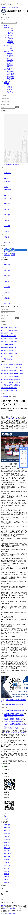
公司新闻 (9, 86)
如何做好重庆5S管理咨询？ (8, 347)
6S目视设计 (7, 45)
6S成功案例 (7, 51)
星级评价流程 (10, 74)
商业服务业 (10, 68)
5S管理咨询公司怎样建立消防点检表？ (11, 382)
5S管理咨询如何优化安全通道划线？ (11, 385)
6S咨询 (10, 732)
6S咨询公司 (22, 4)
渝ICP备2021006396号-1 (9, 908)
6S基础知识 (7, 248)
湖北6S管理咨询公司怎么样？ (9, 339)
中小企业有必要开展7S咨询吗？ (13, 723)
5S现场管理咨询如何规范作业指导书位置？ (13, 373)
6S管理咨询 (7, 27)
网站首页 (6, 25)
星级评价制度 (10, 76)
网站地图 (3, 905)
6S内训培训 (10, 38)
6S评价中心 (7, 69)
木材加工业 (10, 66)
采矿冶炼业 (10, 61)
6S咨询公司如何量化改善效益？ (13, 718)
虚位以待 (9, 89)
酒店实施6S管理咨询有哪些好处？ (10, 327)
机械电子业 (10, 63)
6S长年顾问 (10, 35)
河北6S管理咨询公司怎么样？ (9, 341)
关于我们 (3, 7)
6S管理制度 (7, 253)
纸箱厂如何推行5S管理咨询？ (9, 344)
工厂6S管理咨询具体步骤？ (8, 336)
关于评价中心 (10, 73)
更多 (25, 324)
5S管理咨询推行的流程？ (8, 359)
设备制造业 (10, 53)
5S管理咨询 (16, 732)
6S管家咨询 (10, 32)
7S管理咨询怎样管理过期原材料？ (10, 376)
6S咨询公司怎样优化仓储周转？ (14, 704)
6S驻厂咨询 (10, 29)
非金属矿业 (10, 60)
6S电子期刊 (7, 255)
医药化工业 (10, 58)
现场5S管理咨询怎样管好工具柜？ (13, 716)
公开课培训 (10, 40)
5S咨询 (5, 732)
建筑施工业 (10, 65)
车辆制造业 (10, 55)
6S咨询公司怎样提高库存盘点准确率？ (11, 365)
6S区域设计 (10, 48)
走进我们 (9, 84)
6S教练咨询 (10, 33)
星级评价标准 (10, 71)
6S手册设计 (10, 47)
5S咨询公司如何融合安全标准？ (13, 720)
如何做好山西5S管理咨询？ (8, 350)
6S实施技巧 (7, 250)
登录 (13, 7)
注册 (17, 7)
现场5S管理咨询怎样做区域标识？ (13, 728)
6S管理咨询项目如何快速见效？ (10, 330)
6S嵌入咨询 (10, 30)
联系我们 (8, 7)
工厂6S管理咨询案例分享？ (8, 333)
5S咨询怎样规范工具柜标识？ (9, 390)
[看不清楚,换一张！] (17, 107)
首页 (7, 396)
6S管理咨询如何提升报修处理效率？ (11, 379)
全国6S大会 (10, 79)
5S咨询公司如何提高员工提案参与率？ (11, 367)
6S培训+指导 (10, 43)
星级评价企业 (10, 78)
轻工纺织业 (10, 56)
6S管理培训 (7, 37)
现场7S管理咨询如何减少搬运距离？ (14, 715)
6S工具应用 (7, 251)
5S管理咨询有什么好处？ (8, 356)
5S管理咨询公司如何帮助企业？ (10, 353)
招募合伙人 (7, 81)
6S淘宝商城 (10, 50)
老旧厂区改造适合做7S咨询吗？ (13, 721)
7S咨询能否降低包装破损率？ (9, 388)
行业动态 (9, 88)
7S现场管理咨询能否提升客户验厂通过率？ (13, 370)
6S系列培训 (10, 42)
